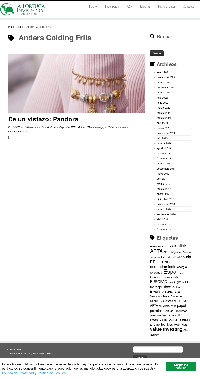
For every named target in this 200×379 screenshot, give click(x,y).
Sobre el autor (166, 6)
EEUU (155, 262)
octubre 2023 (164, 82)
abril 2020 (162, 123)
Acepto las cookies (181, 366)
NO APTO (164, 306)
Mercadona (156, 296)
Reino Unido (177, 315)
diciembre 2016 (165, 199)
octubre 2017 (164, 163)
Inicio (11, 26)
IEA (177, 287)
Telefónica (184, 319)
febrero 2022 (164, 112)
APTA (74, 127)
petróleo (156, 310)
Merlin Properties (172, 296)
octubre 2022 (164, 92)
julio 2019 (162, 138)
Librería (145, 6)
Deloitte (82, 127)
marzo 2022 (163, 107)
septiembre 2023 (166, 87)
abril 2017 (162, 178)
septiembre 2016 (166, 214)
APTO (166, 252)
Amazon (166, 246)
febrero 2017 (164, 189)
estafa (174, 277)
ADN (129, 6)
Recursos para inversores (168, 313)
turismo (155, 324)
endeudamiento (163, 266)
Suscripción (112, 6)
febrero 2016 (164, 229)
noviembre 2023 (166, 77)
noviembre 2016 (166, 204)
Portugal (168, 311)
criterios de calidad (169, 257)
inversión (158, 291)
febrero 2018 (164, 158)
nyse (173, 306)
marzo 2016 (163, 224)
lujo (111, 127)
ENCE (167, 261)
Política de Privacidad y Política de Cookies (30, 353)
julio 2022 (162, 97)
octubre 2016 (164, 209)
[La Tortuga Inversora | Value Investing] (23, 9)
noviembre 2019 (166, 133)
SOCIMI (173, 319)
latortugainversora (18, 131)
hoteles (186, 282)
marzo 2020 (163, 128)
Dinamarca (94, 127)
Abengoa (155, 246)
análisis (180, 245)
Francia (172, 282)
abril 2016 (162, 219)
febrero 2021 (164, 118)
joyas (105, 127)
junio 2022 (162, 102)
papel (181, 305)
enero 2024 (163, 72)
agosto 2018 (164, 148)
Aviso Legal (15, 348)
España (173, 271)
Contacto (188, 6)
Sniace (164, 319)
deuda (185, 256)
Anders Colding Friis (58, 127)
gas (179, 282)
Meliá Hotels (174, 292)
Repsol (154, 319)
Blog (92, 6)
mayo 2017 (163, 173)
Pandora (119, 127)
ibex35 (169, 286)
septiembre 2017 (166, 168)
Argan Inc (176, 252)
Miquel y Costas (161, 300)
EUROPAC (158, 281)
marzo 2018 (163, 153)
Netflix (178, 301)
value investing (166, 328)
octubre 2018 (164, 143)
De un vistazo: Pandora (43, 118)
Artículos (30, 127)
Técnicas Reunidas (173, 324)
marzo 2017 (163, 184)
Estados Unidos (160, 277)
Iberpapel (156, 286)
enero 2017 (163, 194)
